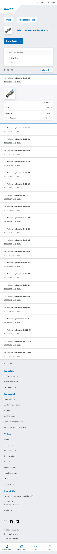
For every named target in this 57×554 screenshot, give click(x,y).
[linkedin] (17, 521)
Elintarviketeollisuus (12, 405)
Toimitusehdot (10, 456)
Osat (8, 19)
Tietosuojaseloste (11, 534)
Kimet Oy (8, 439)
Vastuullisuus (10, 467)
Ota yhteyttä (11, 41)
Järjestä (45, 70)
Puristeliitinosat (27, 19)
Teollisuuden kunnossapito (15, 427)
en (42, 2)
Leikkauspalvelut (11, 376)
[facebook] (11, 521)
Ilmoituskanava (10, 473)
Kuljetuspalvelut (11, 381)
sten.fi (51, 2)
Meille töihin (9, 484)
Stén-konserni (10, 450)
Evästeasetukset (11, 538)
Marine (7, 410)
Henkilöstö (8, 445)
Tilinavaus (8, 462)
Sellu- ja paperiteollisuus (14, 422)
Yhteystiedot (9, 510)
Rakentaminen (10, 399)
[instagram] (5, 521)
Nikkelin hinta (10, 387)
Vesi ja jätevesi (10, 416)
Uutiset (7, 478)
